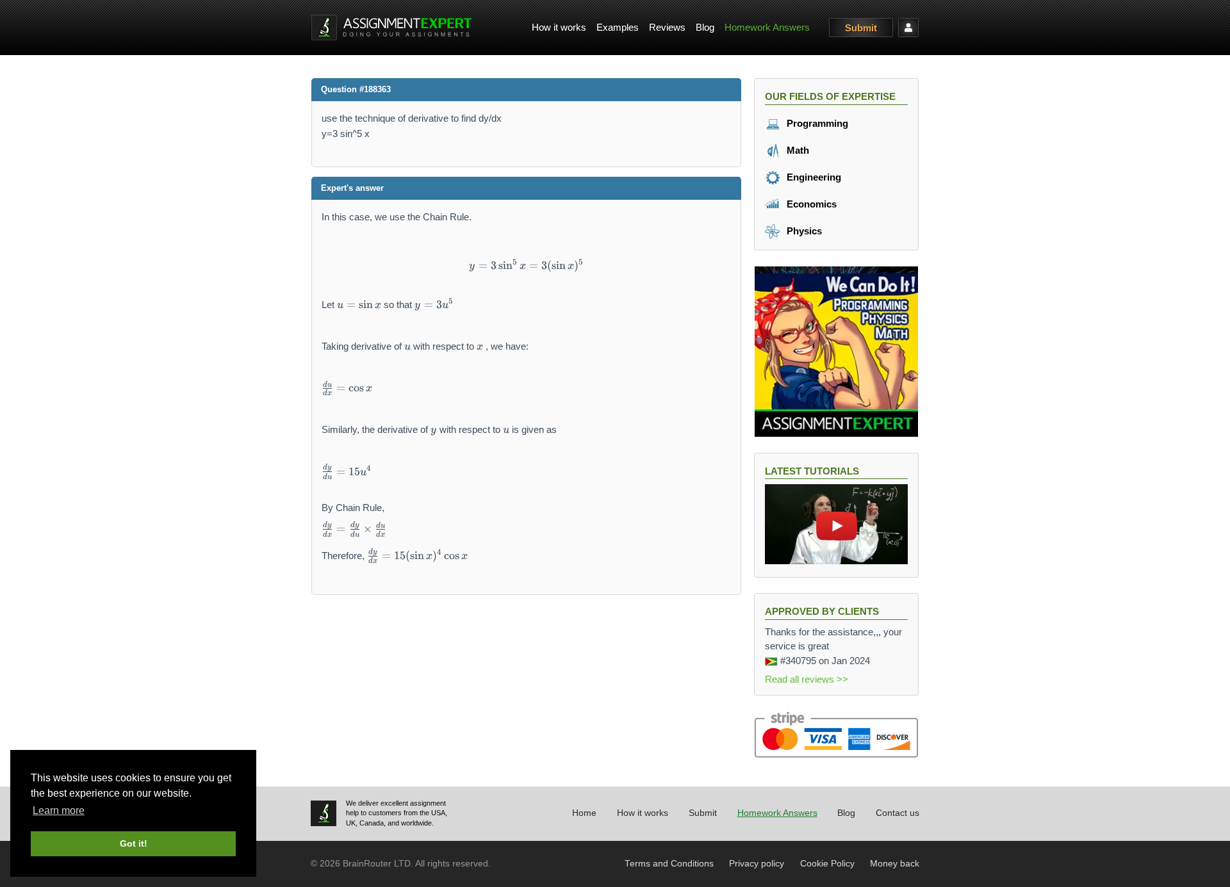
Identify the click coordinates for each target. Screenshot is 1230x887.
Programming (816, 123)
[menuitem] (559, 27)
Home (584, 813)
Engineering (812, 177)
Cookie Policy (827, 863)
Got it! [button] (133, 843)
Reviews (667, 27)
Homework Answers (767, 27)
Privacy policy (756, 863)
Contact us (897, 813)
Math (796, 150)
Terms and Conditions (669, 863)
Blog (705, 27)
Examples (617, 27)
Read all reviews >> (806, 679)
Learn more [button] (59, 810)
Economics (810, 204)
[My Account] (908, 27)
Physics (803, 230)
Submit (861, 27)
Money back (894, 863)
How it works (559, 27)
